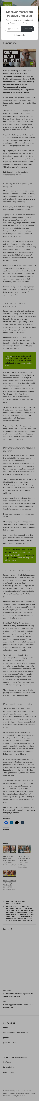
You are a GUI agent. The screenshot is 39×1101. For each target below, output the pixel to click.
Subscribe (28, 29)
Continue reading (19, 35)
